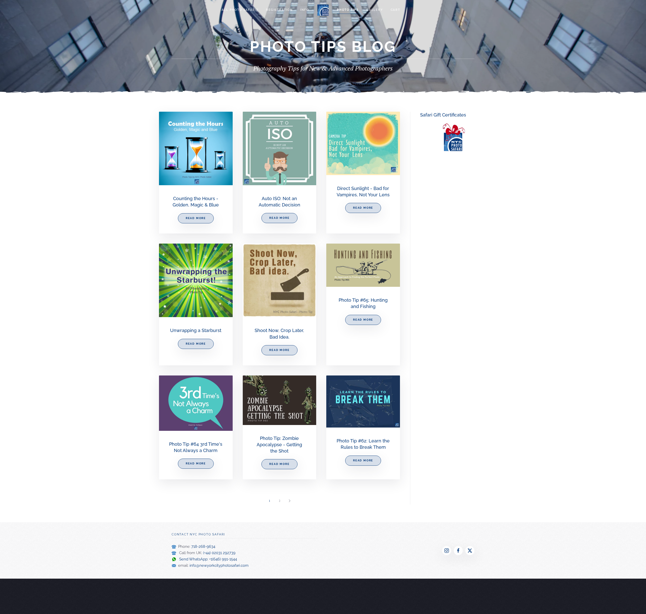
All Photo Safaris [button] (240, 10)
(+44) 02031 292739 (219, 553)
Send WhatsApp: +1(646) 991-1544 (206, 559)
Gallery (374, 10)
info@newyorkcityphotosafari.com (219, 565)
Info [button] (304, 10)
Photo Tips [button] (348, 10)
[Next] (289, 501)
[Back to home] (323, 10)
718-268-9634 (203, 546)
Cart (395, 10)
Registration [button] (279, 10)
